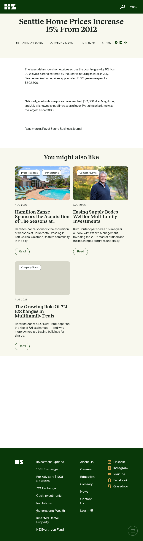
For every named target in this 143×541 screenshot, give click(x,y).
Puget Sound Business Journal (62, 128)
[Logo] (10, 7)
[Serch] (121, 7)
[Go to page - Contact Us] (132, 530)
